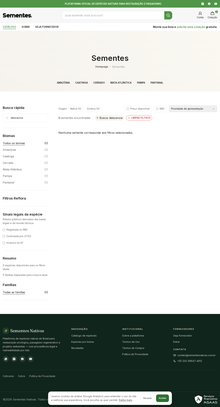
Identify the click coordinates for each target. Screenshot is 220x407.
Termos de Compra (133, 348)
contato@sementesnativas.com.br (196, 355)
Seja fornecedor (182, 335)
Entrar (176, 341)
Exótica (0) (93, 108)
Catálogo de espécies (84, 335)
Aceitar (162, 398)
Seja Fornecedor (47, 26)
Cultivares (8, 376)
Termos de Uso (131, 341)
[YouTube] (215, 3)
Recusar (147, 398)
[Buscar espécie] (168, 15)
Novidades (77, 348)
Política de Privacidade (135, 354)
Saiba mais (125, 400)
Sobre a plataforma (133, 335)
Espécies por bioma (82, 341)
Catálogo (9, 26)
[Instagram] (202, 3)
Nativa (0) (75, 108)
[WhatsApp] (6, 359)
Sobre (26, 26)
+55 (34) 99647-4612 (189, 360)
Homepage (101, 66)
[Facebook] (209, 3)
